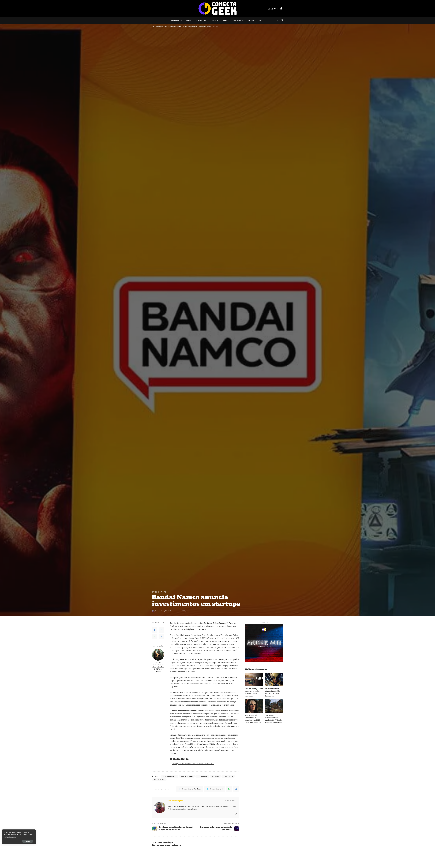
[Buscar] (281, 20)
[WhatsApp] (278, 8)
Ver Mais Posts (230, 800)
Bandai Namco (170, 776)
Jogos (216, 776)
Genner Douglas (161, 611)
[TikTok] (281, 8)
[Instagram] (272, 8)
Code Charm (187, 776)
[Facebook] (154, 630)
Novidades (159, 779)
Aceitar (27, 841)
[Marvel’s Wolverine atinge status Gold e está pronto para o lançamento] (274, 679)
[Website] (235, 814)
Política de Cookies (10, 837)
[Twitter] (269, 8)
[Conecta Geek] (217, 8)
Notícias (162, 592)
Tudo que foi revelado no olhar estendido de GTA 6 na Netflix (158, 667)
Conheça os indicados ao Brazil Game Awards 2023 (193, 764)
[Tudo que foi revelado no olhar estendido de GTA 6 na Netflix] (158, 655)
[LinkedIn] (275, 8)
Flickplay (203, 776)
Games (154, 592)
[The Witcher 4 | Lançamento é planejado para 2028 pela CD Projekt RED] (254, 706)
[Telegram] (161, 636)
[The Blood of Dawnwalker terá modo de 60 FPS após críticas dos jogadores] (274, 706)
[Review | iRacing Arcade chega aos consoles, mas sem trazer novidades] (254, 679)
